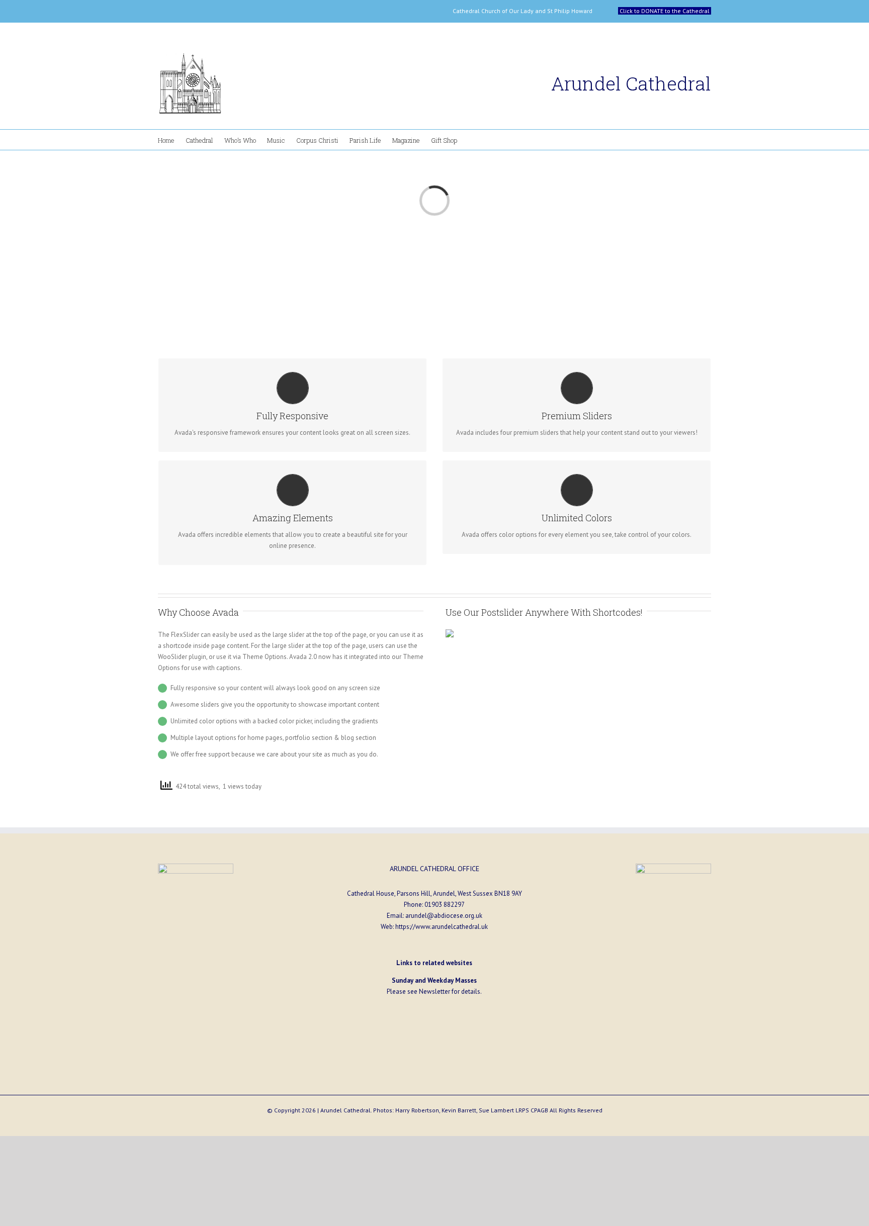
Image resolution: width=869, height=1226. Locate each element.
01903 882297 (444, 904)
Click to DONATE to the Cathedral (664, 11)
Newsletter (434, 991)
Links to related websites (434, 963)
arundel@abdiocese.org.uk (443, 915)
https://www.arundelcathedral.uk (441, 926)
